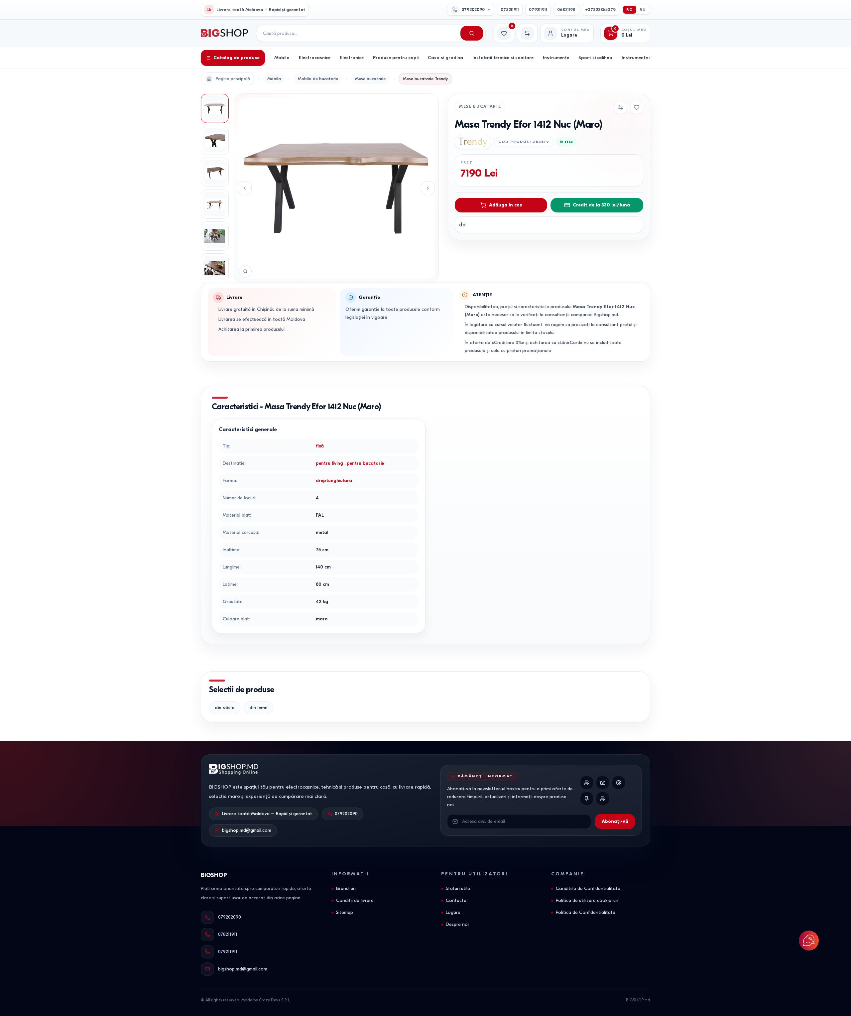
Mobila (282, 58)
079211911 (538, 9)
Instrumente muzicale (645, 58)
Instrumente (556, 58)
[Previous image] (244, 188)
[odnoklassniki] (602, 798)
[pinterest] (586, 798)
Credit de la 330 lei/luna (601, 205)
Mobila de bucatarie (318, 78)
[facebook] (586, 782)
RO (629, 9)
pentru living (329, 463)
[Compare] (620, 107)
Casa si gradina (445, 58)
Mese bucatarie (370, 78)
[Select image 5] (215, 236)
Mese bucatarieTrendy (425, 78)
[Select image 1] (215, 108)
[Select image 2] (215, 140)
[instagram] (602, 782)
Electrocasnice (314, 58)
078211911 (510, 9)
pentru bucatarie (365, 463)
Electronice (352, 58)
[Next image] (427, 188)
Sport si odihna (595, 58)
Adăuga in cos (505, 205)
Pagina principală (233, 78)
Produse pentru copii (396, 58)
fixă (320, 446)
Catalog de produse (236, 58)
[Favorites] (636, 107)
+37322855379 (600, 9)
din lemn (258, 707)
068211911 (566, 9)
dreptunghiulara (334, 480)
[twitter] (618, 782)
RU (643, 9)
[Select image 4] (215, 204)
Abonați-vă (615, 821)
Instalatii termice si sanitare (503, 58)
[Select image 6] (215, 268)
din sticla (225, 707)
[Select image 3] (215, 172)
